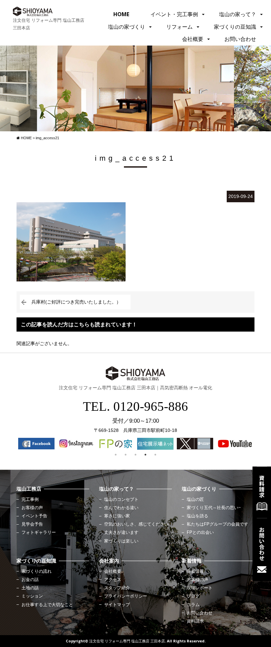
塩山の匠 (195, 499)
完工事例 (30, 499)
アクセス (112, 579)
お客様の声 (32, 507)
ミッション (32, 596)
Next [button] (244, 443)
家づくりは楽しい (121, 541)
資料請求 (195, 621)
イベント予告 (34, 516)
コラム (193, 604)
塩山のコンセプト (121, 499)
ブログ (193, 596)
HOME (121, 14)
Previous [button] (24, 443)
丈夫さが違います (121, 532)
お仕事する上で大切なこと (47, 604)
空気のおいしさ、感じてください (136, 524)
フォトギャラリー (38, 532)
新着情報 (195, 571)
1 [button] (115, 454)
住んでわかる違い (121, 507)
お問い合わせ (240, 39)
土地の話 (30, 588)
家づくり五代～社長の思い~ (214, 507)
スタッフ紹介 (117, 588)
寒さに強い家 (117, 516)
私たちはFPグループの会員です (217, 524)
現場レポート (200, 588)
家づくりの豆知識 (235, 26)
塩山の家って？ (237, 14)
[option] (36, 443)
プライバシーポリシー (125, 596)
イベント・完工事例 (174, 14)
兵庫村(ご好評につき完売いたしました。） (76, 302)
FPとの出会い (200, 532)
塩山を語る (197, 516)
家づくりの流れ (36, 571)
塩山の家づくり (126, 26)
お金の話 (30, 579)
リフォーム (179, 26)
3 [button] (135, 454)
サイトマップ (117, 604)
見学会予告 (32, 524)
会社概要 (192, 39)
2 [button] (125, 454)
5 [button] (155, 454)
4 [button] (145, 454)
